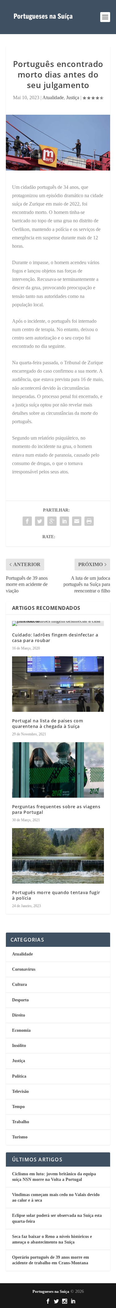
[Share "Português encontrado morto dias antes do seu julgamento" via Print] (89, 521)
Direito (18, 1015)
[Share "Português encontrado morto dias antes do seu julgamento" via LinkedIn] (64, 521)
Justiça (72, 97)
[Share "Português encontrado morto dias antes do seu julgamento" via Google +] (52, 521)
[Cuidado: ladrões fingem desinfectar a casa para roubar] (58, 623)
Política (19, 1076)
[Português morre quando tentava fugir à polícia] (58, 856)
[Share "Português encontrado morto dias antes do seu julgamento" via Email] (77, 521)
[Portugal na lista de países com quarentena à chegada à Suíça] (58, 684)
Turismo (20, 1137)
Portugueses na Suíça (50, 1291)
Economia (21, 1030)
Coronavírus (23, 969)
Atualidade (53, 97)
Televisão (20, 1091)
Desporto (20, 1000)
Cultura (19, 984)
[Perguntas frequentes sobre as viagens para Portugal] (58, 770)
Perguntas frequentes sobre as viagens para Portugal (56, 809)
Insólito (19, 1045)
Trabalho (20, 1122)
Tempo (18, 1106)
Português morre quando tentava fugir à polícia (56, 895)
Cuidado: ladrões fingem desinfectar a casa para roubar (55, 637)
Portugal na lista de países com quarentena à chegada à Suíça (47, 723)
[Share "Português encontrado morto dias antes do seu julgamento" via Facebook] (27, 521)
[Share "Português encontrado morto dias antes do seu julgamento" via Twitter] (39, 521)
